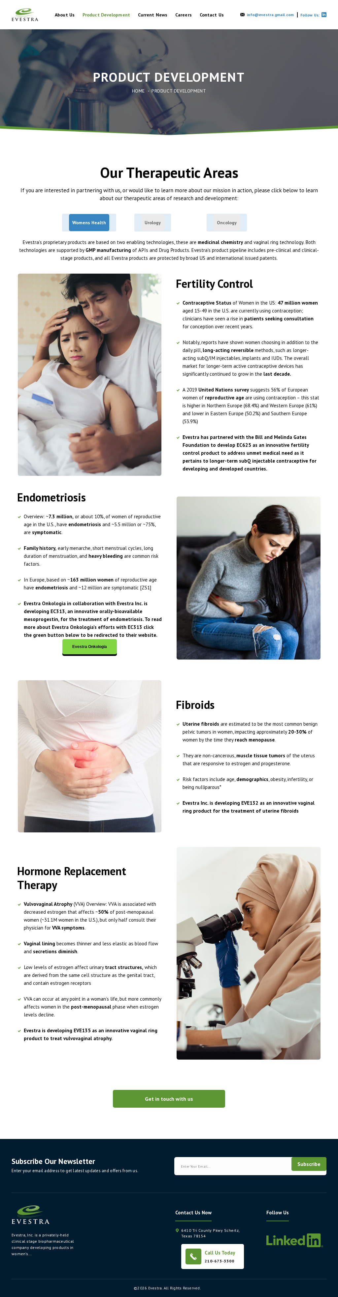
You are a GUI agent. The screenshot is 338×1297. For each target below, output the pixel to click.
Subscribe (309, 1164)
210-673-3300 (219, 1260)
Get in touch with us (169, 1098)
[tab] (89, 222)
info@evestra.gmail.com (270, 14)
